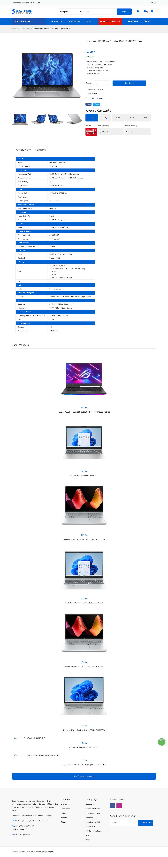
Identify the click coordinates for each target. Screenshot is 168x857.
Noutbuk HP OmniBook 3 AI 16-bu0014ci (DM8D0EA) (84, 730)
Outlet (89, 21)
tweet (97, 104)
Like (89, 104)
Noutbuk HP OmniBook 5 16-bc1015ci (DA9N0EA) (84, 603)
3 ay (105, 117)
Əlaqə (147, 21)
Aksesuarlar (90, 826)
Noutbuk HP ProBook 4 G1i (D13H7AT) (84, 747)
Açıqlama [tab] (40, 149)
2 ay (92, 117)
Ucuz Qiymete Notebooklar (84, 776)
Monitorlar (89, 818)
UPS (87, 835)
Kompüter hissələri (92, 822)
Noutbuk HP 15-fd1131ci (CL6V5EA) (84, 475)
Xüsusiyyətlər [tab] (23, 149)
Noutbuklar (27, 28)
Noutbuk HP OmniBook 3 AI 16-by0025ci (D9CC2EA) (84, 666)
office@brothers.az (25, 834)
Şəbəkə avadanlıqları (93, 831)
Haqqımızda (74, 21)
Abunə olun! (145, 823)
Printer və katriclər (92, 809)
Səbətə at (129, 83)
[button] (79, 75)
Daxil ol (153, 2)
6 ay (118, 117)
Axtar (124, 11)
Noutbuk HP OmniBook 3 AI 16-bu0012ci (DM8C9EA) (84, 539)
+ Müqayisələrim (91, 93)
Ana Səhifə (56, 21)
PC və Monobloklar (92, 813)
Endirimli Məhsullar (110, 21)
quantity (88, 83)
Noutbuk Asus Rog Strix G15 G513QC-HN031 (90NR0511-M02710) (84, 412)
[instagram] (119, 805)
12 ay (144, 117)
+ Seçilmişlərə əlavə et (94, 90)
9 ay (132, 117)
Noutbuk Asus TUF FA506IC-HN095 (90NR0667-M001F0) (84, 765)
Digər (87, 840)
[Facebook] (112, 805)
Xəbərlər (133, 21)
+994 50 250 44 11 (32, 2)
